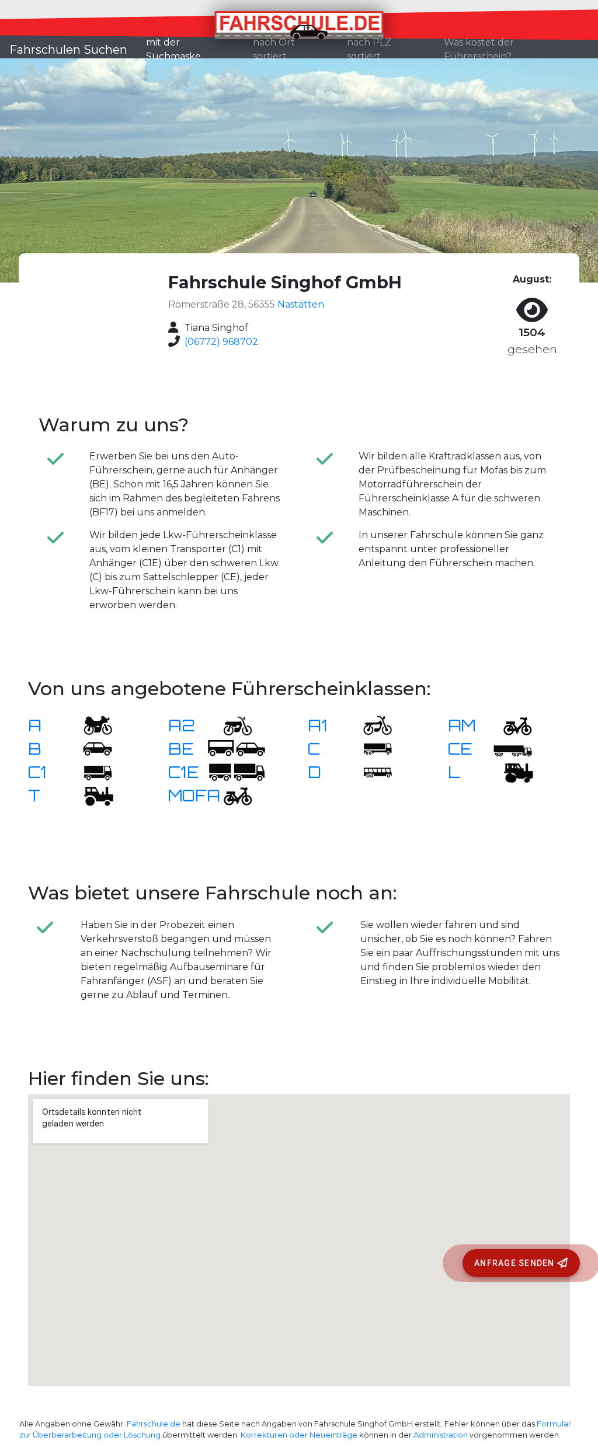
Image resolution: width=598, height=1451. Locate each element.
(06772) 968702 (221, 341)
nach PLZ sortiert (369, 49)
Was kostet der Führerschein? (479, 49)
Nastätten (300, 304)
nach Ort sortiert (274, 49)
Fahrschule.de (153, 1423)
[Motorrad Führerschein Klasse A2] (230, 725)
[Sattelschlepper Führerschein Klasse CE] (510, 748)
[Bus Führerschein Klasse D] (370, 771)
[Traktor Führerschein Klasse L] (510, 771)
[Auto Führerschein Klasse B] (90, 748)
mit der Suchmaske (195, 49)
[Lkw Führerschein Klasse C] (370, 748)
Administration (440, 1435)
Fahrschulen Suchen (68, 50)
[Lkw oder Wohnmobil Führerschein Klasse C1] (90, 771)
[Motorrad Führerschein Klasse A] (90, 725)
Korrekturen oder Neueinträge (299, 1435)
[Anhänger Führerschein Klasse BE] (236, 748)
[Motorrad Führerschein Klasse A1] (370, 725)
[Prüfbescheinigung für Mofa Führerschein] (230, 795)
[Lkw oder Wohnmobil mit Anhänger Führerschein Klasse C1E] (236, 771)
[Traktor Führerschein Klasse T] (90, 795)
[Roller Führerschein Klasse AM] (510, 725)
